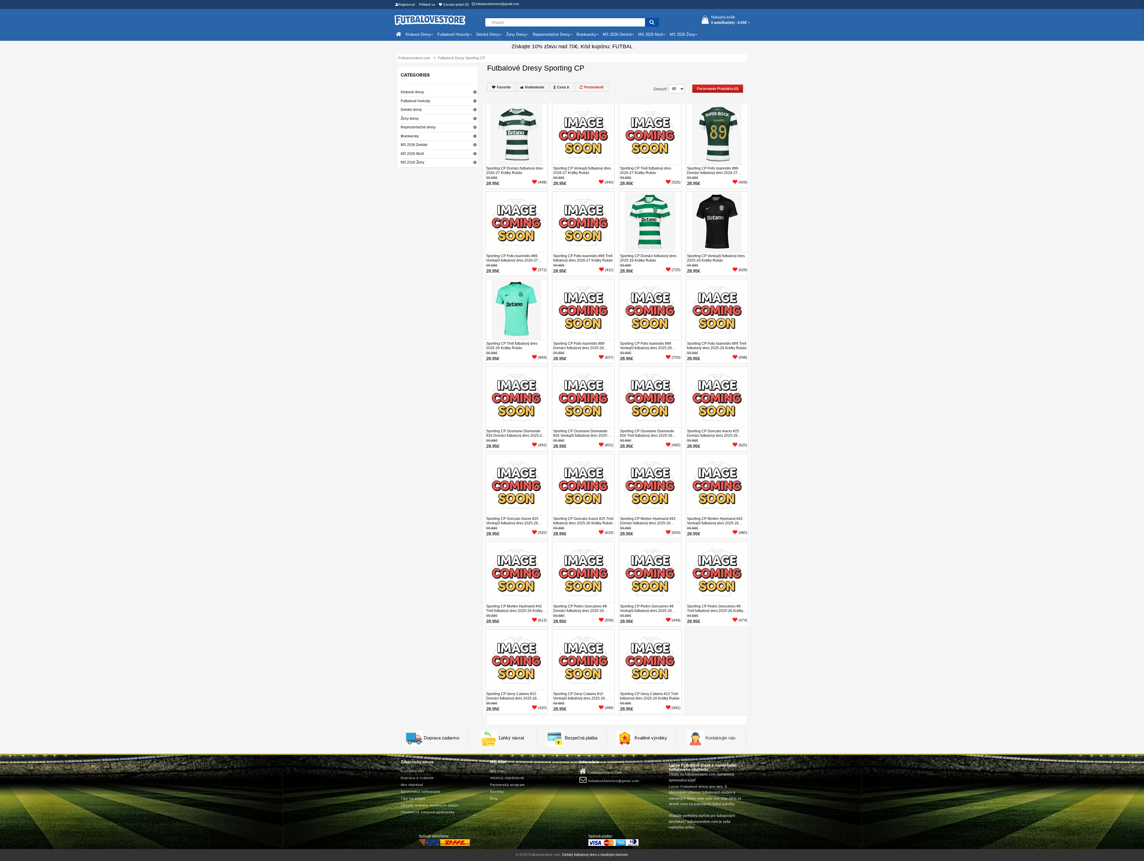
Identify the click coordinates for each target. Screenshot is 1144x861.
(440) (609, 182)
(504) (676, 533)
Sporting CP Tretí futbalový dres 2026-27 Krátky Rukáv (645, 170)
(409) (743, 182)
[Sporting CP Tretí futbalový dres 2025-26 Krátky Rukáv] (516, 309)
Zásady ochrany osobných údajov (430, 805)
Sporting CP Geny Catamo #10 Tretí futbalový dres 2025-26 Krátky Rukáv (650, 696)
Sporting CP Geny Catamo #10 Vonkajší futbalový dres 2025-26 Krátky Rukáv (579, 698)
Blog (494, 798)
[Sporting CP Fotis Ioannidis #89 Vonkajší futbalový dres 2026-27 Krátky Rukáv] (516, 222)
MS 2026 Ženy (412, 162)
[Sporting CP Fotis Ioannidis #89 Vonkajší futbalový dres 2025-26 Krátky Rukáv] (650, 309)
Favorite (504, 87)
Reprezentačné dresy (418, 127)
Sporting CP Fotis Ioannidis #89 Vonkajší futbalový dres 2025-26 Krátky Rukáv (646, 348)
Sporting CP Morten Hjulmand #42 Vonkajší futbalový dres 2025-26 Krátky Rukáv (715, 523)
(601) (609, 445)
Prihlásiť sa (427, 4)
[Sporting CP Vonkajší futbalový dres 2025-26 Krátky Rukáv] (717, 222)
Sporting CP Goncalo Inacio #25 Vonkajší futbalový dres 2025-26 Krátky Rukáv (512, 523)
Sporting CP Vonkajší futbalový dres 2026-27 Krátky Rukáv (582, 170)
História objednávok (507, 778)
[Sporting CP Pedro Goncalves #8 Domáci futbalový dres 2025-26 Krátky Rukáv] (583, 572)
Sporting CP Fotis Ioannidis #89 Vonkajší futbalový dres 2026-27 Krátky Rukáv (512, 260)
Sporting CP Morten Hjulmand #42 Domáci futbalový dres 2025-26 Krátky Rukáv (648, 523)
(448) (542, 182)
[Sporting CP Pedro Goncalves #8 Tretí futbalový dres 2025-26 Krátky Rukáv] (717, 572)
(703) (676, 357)
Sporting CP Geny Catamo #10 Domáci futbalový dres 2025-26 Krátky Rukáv (511, 698)
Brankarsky (410, 136)
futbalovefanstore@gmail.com (497, 4)
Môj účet (497, 771)
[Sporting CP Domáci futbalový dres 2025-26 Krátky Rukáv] (650, 222)
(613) (542, 620)
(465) (676, 445)
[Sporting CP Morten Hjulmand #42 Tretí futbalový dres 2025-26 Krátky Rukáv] (516, 572)
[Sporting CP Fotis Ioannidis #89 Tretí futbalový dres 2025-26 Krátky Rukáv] (717, 309)
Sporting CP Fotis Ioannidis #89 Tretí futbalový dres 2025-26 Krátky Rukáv (717, 345)
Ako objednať (412, 785)
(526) (676, 182)
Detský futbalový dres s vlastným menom (595, 855)
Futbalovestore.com (604, 772)
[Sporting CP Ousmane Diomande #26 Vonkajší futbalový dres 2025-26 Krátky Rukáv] (583, 397)
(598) (743, 357)
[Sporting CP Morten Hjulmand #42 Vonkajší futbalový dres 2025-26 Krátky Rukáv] (717, 485)
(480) (743, 533)
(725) (676, 270)
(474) (743, 620)
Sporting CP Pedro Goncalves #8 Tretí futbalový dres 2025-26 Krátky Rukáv (715, 610)
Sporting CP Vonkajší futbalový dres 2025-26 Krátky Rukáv (716, 258)
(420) (542, 708)
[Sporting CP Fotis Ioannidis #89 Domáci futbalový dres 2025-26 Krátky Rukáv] (583, 309)
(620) (743, 445)
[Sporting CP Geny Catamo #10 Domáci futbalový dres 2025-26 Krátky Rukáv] (516, 660)
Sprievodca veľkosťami (420, 791)
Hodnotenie (534, 87)
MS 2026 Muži (412, 154)
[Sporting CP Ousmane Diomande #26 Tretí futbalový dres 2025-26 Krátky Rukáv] (650, 397)
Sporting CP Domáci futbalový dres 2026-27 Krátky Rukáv (514, 170)
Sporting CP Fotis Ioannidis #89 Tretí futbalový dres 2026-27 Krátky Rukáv (583, 258)
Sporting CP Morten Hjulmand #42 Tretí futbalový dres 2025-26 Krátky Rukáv (514, 610)
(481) (676, 708)
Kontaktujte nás (720, 737)
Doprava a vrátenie (417, 778)
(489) (609, 708)
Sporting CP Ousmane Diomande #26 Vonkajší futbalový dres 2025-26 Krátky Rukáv (582, 435)
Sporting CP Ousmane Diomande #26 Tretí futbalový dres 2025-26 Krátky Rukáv (647, 435)
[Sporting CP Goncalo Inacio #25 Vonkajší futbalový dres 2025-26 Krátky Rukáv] (516, 485)
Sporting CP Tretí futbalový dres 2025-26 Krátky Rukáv (511, 345)
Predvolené (594, 87)
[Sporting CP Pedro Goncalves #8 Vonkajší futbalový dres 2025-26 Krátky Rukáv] (650, 572)
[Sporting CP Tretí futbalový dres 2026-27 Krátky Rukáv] (650, 134)
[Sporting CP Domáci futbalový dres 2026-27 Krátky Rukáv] (516, 134)
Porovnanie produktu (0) (718, 88)
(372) (542, 270)
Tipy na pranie (413, 798)
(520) (542, 533)
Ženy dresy (410, 118)
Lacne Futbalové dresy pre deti (696, 786)
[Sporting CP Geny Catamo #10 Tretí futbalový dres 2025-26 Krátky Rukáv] (650, 660)
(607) (609, 357)
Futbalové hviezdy (415, 101)
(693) (542, 357)
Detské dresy (411, 110)
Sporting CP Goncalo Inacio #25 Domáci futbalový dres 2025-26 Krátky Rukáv (713, 435)
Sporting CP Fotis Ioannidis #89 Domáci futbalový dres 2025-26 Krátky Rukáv (578, 348)
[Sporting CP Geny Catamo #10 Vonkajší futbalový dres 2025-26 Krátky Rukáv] (583, 660)
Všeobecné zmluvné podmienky (428, 812)
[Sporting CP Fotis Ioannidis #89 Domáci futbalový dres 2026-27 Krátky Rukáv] (717, 134)
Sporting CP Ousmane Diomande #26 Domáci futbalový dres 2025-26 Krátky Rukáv (515, 435)
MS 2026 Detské (414, 145)
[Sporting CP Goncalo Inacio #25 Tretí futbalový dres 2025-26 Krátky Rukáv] (583, 485)
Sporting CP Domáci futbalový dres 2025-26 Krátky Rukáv (648, 258)
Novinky (497, 791)
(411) (609, 270)
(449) (676, 620)
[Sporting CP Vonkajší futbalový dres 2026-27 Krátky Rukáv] (583, 134)
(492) (542, 445)
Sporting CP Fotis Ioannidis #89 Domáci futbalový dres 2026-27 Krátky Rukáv (712, 172)
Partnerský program (507, 785)
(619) (609, 533)
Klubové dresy (412, 92)
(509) (609, 620)
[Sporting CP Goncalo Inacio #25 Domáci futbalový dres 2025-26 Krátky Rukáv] (717, 397)
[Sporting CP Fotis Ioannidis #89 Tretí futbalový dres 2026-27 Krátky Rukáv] (583, 222)
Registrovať (406, 4)
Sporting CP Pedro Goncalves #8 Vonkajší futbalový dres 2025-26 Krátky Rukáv (647, 610)
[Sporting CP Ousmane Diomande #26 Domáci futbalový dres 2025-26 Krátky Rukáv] (516, 397)
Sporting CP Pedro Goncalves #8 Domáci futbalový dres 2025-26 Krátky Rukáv (580, 610)
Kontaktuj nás (412, 771)
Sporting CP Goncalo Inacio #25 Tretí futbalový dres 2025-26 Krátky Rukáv (583, 521)
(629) (743, 270)
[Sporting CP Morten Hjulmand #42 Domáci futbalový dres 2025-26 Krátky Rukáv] (650, 485)
